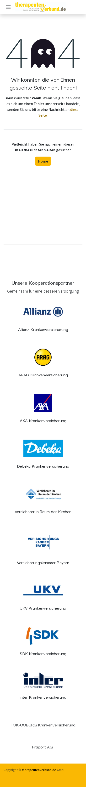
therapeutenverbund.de (39, 770)
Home (43, 161)
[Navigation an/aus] (8, 7)
